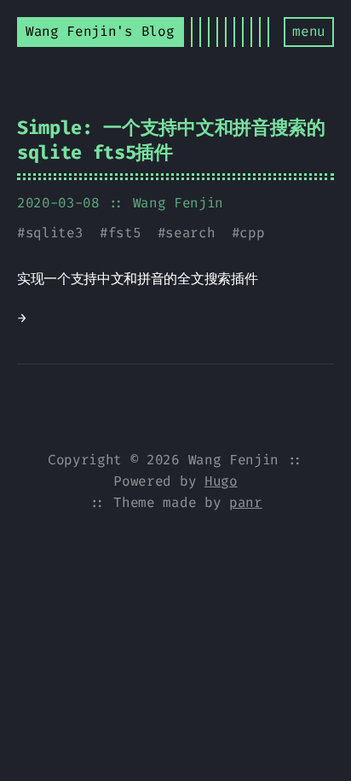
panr (245, 502)
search (190, 233)
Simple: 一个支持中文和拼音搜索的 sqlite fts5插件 (171, 140)
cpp (251, 233)
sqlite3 (54, 233)
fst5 (124, 233)
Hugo (221, 481)
